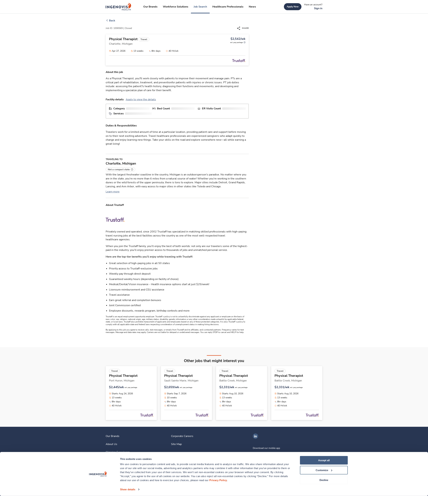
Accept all (324, 460)
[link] (118, 6)
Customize (322, 470)
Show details (127, 489)
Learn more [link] (113, 191)
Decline (323, 479)
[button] (120, 169)
